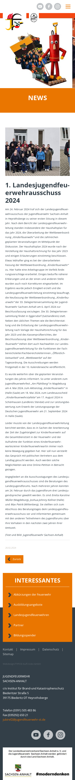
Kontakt (8, 649)
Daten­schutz (50, 649)
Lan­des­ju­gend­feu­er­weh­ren (31, 615)
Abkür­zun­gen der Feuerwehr (32, 594)
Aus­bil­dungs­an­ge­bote (28, 605)
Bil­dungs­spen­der (25, 635)
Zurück (17, 559)
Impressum (27, 649)
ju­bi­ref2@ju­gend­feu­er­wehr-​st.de (24, 719)
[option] (37, 50)
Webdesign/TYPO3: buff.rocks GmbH (22, 663)
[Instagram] (57, 6)
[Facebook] (48, 6)
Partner (19, 625)
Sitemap (8, 654)
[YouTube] (40, 6)
